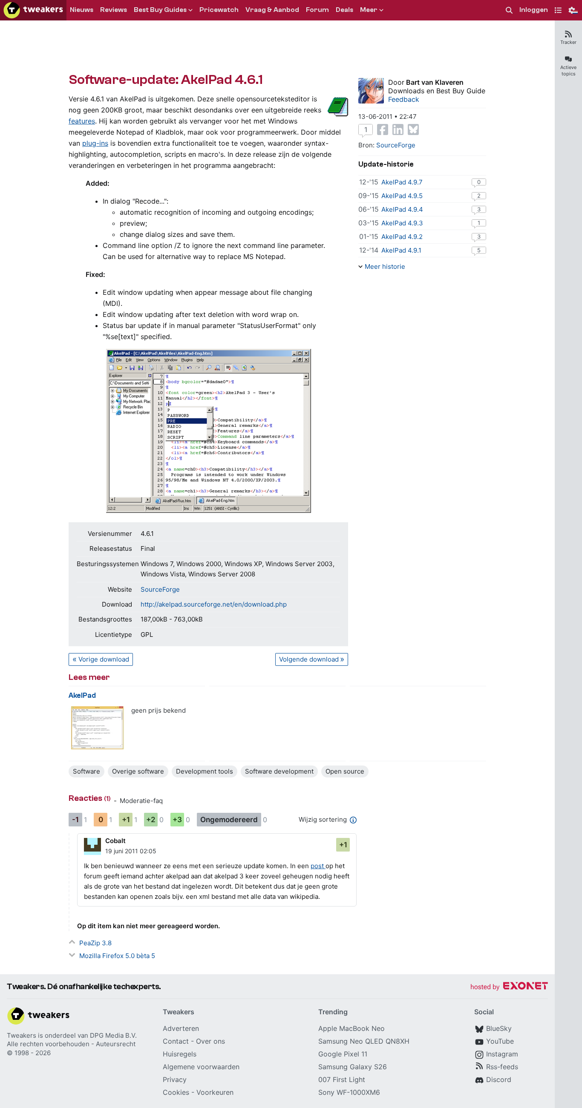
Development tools (204, 771)
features (82, 121)
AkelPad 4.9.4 (402, 209)
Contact (176, 1041)
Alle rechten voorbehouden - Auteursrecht (71, 1044)
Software (86, 771)
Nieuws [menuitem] (81, 10)
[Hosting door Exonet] (509, 987)
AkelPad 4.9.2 (402, 237)
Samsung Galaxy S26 (352, 1066)
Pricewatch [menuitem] (219, 10)
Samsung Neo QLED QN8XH (363, 1041)
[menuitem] (509, 10)
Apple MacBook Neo (351, 1028)
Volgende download (309, 659)
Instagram (502, 1054)
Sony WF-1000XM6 (349, 1092)
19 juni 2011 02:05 (130, 851)
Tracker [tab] (568, 42)
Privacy (175, 1079)
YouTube (500, 1041)
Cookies (176, 1092)
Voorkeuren (214, 1092)
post (318, 866)
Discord (498, 1079)
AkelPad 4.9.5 (402, 196)
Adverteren (181, 1028)
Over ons (210, 1041)
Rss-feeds (502, 1066)
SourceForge (160, 589)
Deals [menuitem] (344, 10)
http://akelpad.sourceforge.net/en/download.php (214, 604)
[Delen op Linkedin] (397, 129)
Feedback (403, 99)
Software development (279, 771)
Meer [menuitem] (368, 10)
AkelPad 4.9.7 (402, 182)
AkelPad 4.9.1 (401, 250)
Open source (345, 771)
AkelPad (82, 695)
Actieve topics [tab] (568, 70)
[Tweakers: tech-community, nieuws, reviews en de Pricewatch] (33, 10)
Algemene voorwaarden (201, 1066)
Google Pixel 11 (342, 1054)
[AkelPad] (97, 727)
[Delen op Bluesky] (413, 129)
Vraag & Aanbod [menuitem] (272, 10)
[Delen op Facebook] (382, 129)
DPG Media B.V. (113, 1035)
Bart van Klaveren (435, 82)
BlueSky (499, 1028)
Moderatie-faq (141, 801)
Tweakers (21, 1035)
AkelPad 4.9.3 (402, 223)
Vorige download (103, 659)
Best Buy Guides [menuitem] (160, 10)
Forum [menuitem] (317, 10)
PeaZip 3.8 (95, 943)
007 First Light (341, 1079)
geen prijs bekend (158, 710)
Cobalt (115, 841)
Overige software (138, 771)
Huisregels (179, 1054)
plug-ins (95, 143)
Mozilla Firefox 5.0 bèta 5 (117, 956)
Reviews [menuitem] (113, 10)
